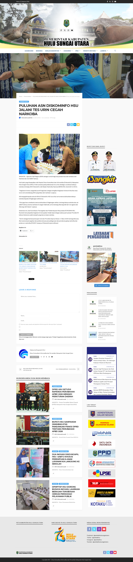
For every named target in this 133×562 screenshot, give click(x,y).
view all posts (34, 356)
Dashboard (29, 51)
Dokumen (67, 51)
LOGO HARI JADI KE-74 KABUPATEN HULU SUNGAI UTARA (106, 302)
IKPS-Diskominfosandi (60, 399)
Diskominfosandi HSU (26, 117)
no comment (46, 117)
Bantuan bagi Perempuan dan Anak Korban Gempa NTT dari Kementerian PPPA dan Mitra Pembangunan (104, 371)
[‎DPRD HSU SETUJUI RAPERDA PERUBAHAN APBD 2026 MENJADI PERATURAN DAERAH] (32, 397)
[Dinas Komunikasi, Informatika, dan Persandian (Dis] (102, 267)
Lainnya (103, 51)
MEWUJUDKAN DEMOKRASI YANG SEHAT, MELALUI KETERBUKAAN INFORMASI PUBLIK (106, 335)
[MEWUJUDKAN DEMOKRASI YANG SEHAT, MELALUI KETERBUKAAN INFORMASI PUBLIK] (93, 335)
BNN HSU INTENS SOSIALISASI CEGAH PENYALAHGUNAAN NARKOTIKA (69, 264)
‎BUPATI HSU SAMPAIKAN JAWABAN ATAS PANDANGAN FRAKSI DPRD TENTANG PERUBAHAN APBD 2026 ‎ (65, 427)
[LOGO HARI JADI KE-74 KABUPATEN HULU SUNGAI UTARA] (93, 303)
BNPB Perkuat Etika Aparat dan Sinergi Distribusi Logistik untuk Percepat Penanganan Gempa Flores (105, 382)
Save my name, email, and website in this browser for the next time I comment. (41, 324)
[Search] (115, 50)
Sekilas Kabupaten (52, 51)
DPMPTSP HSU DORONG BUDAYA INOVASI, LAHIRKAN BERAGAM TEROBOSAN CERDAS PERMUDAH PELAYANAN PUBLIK (66, 492)
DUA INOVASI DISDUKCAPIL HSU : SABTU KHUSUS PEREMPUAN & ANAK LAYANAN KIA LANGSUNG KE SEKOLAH (65, 459)
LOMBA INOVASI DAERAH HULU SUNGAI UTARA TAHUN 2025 (106, 324)
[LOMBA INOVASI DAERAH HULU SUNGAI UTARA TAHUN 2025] (93, 325)
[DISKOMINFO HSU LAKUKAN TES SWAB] (49, 256)
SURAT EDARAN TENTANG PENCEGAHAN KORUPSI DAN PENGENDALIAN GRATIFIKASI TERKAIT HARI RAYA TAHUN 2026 (105, 313)
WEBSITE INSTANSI (89, 51)
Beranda (39, 51)
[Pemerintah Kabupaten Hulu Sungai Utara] (66, 23)
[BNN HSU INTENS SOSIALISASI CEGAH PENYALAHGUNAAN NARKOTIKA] (69, 256)
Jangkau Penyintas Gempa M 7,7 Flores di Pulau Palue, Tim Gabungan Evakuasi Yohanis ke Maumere (104, 360)
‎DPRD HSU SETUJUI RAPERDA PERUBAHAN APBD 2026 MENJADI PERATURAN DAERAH (63, 393)
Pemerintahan (24, 101)
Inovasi (55, 451)
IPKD (77, 51)
